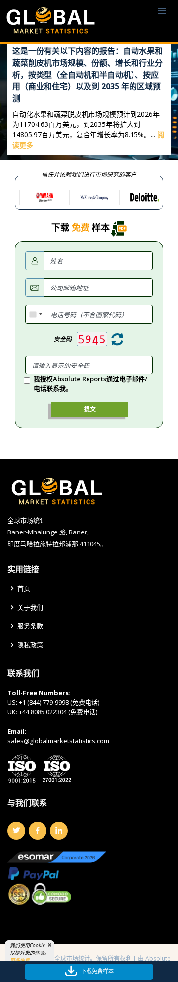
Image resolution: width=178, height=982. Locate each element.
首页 (23, 588)
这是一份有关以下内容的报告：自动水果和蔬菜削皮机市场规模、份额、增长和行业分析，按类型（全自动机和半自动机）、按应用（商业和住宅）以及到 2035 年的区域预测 (87, 74)
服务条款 (30, 626)
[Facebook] (37, 831)
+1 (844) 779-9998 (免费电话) (59, 702)
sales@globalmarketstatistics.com (58, 740)
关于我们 (30, 607)
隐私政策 (30, 645)
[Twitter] (16, 831)
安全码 (63, 339)
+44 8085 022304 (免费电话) (58, 711)
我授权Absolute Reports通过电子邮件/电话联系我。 (90, 383)
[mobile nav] (162, 11)
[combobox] (35, 314)
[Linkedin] (59, 831)
